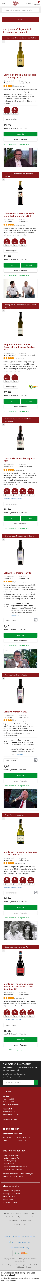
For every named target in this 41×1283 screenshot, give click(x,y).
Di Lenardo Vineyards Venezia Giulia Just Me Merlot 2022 (19, 214)
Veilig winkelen (9, 1217)
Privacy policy (26, 1220)
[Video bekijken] (20, 157)
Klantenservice (29, 1213)
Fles (11, 265)
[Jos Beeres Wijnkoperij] (15, 3)
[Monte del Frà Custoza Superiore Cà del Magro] (20, 831)
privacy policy (8, 1199)
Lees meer (15, 615)
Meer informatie (20, 139)
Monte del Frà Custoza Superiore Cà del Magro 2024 (20, 853)
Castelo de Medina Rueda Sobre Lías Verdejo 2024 (20, 76)
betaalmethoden (9, 1196)
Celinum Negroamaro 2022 (17, 573)
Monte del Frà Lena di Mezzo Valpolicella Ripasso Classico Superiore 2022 (18, 987)
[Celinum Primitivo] (20, 691)
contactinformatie (10, 1119)
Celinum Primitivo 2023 (15, 711)
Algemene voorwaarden (26, 1217)
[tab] (20, 1021)
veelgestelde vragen (10, 1202)
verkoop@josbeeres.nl (11, 1104)
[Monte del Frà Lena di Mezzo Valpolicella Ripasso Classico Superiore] (20, 963)
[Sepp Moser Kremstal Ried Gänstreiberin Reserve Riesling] (20, 324)
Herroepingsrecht (19, 1224)
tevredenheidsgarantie (11, 1191)
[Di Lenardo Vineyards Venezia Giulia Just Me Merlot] (20, 193)
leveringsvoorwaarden (11, 1193)
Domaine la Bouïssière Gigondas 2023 (20, 459)
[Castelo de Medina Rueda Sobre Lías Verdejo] (20, 54)
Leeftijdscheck (13, 1220)
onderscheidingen (13, 498)
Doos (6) (20, 134)
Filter (20, 19)
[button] (7, 110)
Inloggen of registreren (12, 1213)
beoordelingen (23, 1267)
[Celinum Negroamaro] (20, 552)
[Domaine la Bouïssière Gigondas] (20, 438)
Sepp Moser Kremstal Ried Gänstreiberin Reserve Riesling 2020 (19, 347)
